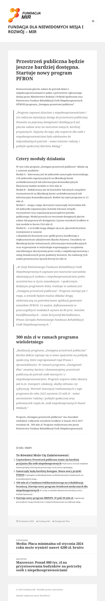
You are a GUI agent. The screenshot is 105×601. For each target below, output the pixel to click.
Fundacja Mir (44, 521)
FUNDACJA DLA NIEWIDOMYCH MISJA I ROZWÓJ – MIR (45, 29)
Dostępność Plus (62, 521)
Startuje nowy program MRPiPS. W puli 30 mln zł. (45, 497)
